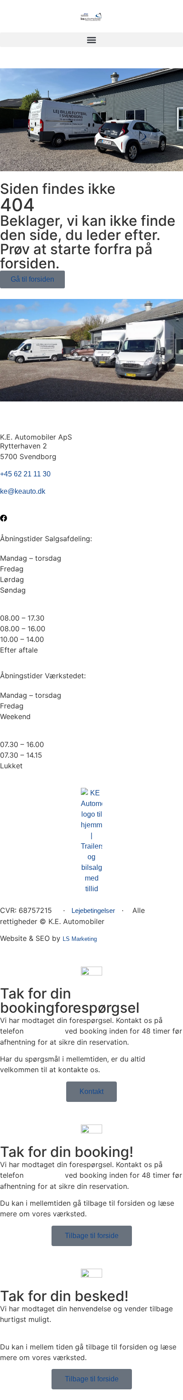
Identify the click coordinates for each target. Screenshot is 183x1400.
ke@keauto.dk (22, 491)
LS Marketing (80, 939)
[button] (91, 39)
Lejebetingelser (93, 910)
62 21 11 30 (44, 1031)
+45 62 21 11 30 (25, 474)
